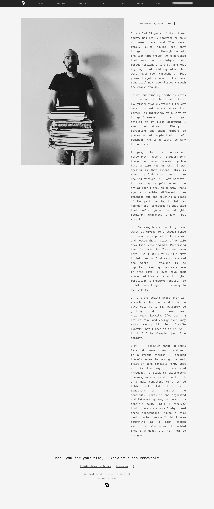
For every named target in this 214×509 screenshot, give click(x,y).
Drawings (60, 3)
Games (140, 3)
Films (121, 3)
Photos (102, 3)
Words (40, 3)
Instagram (122, 466)
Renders (82, 3)
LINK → (170, 24)
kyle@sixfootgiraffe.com (95, 466)
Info (158, 3)
